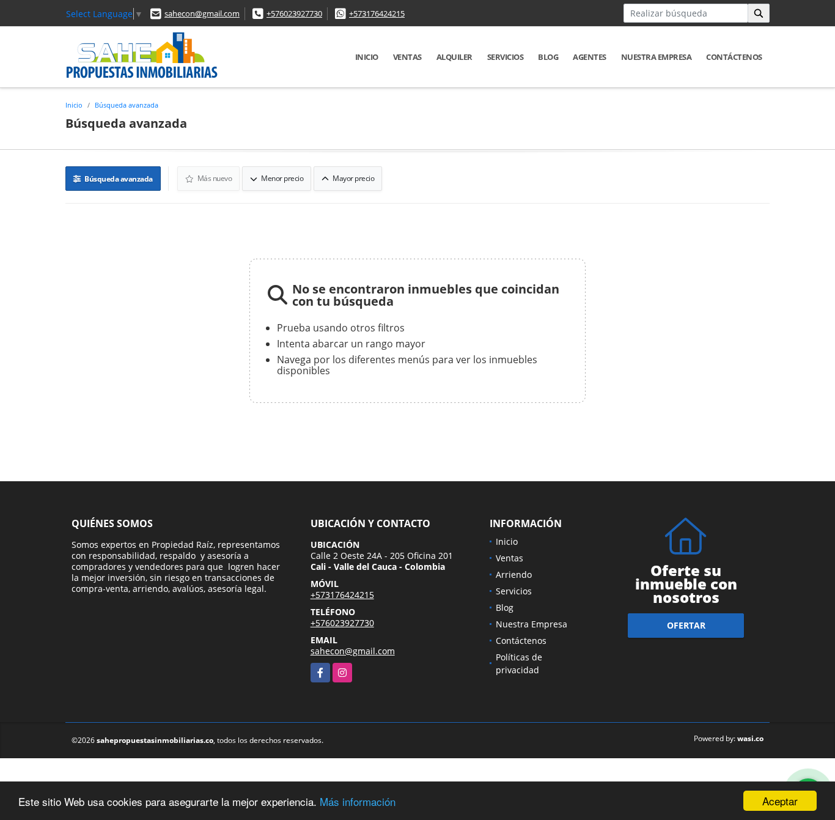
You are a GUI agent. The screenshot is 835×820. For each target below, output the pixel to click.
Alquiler (454, 56)
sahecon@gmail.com (202, 13)
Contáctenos (734, 56)
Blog (548, 56)
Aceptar (780, 800)
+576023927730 (294, 13)
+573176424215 (377, 13)
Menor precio (282, 178)
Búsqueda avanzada (126, 104)
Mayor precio (353, 178)
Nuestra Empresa (656, 56)
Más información (357, 801)
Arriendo (514, 574)
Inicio (366, 56)
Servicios (505, 56)
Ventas (407, 56)
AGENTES (589, 56)
